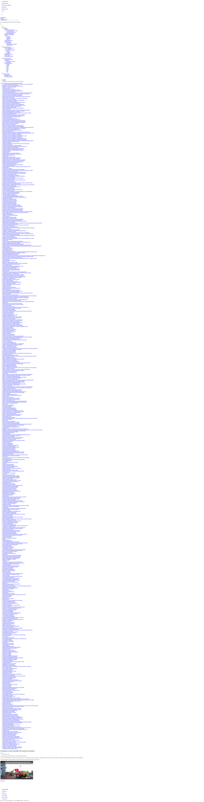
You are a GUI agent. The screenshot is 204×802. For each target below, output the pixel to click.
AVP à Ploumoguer (6, 471)
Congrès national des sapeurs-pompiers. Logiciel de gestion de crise (14, 179)
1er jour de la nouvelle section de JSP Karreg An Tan (11, 186)
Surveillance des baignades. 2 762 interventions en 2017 (12, 300)
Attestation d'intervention (11, 61)
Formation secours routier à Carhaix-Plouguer (10, 466)
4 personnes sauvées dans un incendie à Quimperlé (11, 476)
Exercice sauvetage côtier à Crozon (8, 306)
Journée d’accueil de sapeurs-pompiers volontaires (11, 475)
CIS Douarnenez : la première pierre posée (10, 744)
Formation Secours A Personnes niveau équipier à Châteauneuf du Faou (15, 638)
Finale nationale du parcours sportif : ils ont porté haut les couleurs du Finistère (16, 698)
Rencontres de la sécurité (7, 293)
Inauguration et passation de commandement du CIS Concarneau (13, 451)
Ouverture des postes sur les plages (8, 88)
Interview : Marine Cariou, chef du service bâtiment (11, 398)
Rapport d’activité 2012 (6, 702)
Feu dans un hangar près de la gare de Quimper (10, 431)
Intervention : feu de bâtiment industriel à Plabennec (11, 743)
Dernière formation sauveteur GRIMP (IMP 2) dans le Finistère (13, 617)
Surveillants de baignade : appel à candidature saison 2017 (12, 389)
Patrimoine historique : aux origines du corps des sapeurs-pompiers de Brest (15, 454)
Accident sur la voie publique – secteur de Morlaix (11, 384)
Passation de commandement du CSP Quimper (10, 462)
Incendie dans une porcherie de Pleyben (9, 439)
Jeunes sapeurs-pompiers (9, 56)
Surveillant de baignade (9, 54)
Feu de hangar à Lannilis (7, 572)
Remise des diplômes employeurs (8, 723)
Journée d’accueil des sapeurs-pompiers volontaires (11, 234)
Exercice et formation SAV (7, 685)
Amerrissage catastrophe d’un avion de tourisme (11, 193)
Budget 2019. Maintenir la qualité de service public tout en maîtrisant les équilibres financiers (18, 140)
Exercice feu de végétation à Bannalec (9, 446)
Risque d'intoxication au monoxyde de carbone (10, 731)
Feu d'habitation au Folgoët (7, 548)
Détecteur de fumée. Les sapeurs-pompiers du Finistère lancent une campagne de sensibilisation (18, 184)
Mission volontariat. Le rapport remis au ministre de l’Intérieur (13, 219)
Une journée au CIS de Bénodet (8, 611)
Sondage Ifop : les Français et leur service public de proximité (13, 363)
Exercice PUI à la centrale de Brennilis (9, 586)
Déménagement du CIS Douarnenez (9, 711)
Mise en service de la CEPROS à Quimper (10, 551)
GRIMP (8, 64)
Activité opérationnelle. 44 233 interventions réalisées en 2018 (13, 149)
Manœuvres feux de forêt (7, 228)
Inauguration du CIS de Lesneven (8, 584)
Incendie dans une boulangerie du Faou (9, 287)
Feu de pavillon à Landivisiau (7, 552)
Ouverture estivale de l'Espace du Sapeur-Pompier (11, 541)
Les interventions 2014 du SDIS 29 (8, 577)
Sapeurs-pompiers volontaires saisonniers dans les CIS (12, 491)
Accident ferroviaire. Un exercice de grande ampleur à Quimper (13, 370)
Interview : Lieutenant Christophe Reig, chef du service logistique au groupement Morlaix (18, 386)
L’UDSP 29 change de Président (8, 464)
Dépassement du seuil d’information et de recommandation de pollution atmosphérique (17, 721)
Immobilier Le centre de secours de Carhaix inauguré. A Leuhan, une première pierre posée (18, 233)
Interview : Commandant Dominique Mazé (10, 394)
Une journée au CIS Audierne (8, 494)
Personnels (8, 36)
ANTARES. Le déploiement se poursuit (9, 231)
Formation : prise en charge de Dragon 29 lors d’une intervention (13, 728)
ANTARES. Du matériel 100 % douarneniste (10, 223)
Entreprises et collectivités (7, 5)
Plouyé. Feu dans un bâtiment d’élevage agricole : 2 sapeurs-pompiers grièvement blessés (17, 211)
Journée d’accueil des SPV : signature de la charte (11, 690)
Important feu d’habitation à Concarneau (9, 671)
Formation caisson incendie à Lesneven (9, 331)
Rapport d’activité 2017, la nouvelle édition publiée (11, 204)
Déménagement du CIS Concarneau (9, 483)
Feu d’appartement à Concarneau (8, 250)
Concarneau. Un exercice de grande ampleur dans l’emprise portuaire (14, 230)
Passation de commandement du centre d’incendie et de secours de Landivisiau (16, 297)
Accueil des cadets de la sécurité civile (9, 388)
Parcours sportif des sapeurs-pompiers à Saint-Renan (11, 119)
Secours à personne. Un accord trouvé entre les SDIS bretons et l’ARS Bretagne (16, 232)
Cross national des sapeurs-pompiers (9, 474)
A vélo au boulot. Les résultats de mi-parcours (10, 226)
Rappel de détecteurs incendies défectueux (10, 688)
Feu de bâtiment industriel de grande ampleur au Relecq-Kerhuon (13, 381)
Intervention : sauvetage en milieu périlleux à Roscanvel (12, 746)
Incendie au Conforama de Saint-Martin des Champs (11, 116)
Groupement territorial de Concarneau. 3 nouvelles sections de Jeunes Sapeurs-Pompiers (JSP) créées (19, 356)
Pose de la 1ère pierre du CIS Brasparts (9, 499)
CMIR (8, 66)
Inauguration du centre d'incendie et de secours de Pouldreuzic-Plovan (14, 508)
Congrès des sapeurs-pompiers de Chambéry (10, 684)
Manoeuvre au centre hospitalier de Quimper (10, 262)
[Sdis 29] (0, 24)
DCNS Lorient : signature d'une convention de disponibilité (12, 738)
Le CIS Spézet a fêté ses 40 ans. (8, 341)
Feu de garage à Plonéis (7, 151)
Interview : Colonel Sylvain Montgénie (9, 310)
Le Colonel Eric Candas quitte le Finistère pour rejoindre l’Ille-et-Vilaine (15, 339)
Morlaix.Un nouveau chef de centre (8, 368)
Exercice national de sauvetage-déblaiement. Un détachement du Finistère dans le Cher (17, 353)
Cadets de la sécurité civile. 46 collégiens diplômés (11, 323)
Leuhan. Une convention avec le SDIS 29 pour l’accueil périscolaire (14, 159)
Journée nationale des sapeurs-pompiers (9, 449)
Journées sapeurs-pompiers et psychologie (10, 659)
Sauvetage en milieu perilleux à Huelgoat (9, 745)
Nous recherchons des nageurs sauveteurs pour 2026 (13, 83)
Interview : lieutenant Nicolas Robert (9, 165)
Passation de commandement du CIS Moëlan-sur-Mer (12, 511)
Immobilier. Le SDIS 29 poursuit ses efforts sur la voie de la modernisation (15, 263)
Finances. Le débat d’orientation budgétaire (10, 101)
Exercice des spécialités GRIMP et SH (9, 207)
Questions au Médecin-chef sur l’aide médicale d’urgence (12, 316)
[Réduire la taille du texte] (1, 84)
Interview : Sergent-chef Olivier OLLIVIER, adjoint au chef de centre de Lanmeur (16, 375)
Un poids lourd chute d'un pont (8, 701)
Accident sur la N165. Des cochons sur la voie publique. (12, 349)
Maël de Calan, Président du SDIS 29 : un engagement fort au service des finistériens (18, 84)
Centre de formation (8, 42)
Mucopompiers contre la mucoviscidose (9, 553)
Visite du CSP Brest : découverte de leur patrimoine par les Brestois (14, 514)
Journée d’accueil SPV (6, 286)
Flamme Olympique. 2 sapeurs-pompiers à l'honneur (11, 89)
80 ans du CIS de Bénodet (7, 545)
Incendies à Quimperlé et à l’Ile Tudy (9, 581)
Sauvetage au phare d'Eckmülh (8, 523)
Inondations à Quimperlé (7, 662)
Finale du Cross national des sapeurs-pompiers (10, 714)
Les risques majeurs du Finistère (12, 30)
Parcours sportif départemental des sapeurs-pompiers (11, 243)
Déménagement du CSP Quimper (8, 681)
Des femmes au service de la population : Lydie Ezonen (12, 133)
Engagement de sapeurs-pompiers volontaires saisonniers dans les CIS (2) (15, 146)
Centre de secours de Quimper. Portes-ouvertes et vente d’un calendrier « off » (16, 307)
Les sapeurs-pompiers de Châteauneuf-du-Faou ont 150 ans (12, 543)
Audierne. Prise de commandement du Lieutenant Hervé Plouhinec (14, 176)
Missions (6, 28)
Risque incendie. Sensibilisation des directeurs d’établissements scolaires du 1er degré (17, 112)
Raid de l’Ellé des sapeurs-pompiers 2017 (9, 413)
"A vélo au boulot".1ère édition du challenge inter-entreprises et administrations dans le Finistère (19, 235)
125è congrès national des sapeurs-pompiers (10, 195)
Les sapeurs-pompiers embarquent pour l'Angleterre (11, 229)
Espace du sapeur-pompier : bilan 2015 (9, 489)
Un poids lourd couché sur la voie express (10, 200)
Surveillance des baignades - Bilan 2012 (9, 742)
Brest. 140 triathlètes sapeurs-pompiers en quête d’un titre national (14, 110)
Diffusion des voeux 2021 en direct (8, 97)
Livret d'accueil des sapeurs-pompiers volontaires (11, 563)
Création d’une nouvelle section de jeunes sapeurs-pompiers (13, 241)
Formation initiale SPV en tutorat (8, 644)
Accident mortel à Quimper (7, 703)
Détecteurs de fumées (6, 571)
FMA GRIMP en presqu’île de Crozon (9, 632)
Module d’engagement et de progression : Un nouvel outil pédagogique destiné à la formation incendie (20, 251)
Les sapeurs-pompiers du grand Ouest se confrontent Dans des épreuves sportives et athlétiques (18, 227)
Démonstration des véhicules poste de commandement (12, 157)
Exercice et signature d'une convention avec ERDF (11, 574)
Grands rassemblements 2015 (7, 536)
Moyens (6, 35)
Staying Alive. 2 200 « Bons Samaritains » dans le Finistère (12, 94)
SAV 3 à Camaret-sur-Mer (7, 667)
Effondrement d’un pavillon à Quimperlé (9, 665)
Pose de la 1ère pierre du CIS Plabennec (9, 513)
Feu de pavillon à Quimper (7, 693)
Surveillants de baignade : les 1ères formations (10, 360)
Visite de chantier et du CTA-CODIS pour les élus (11, 740)
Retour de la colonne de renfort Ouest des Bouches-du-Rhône (13, 437)
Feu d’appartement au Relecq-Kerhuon (9, 677)
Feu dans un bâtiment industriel (8, 441)
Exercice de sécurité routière (7, 144)
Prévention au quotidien (9, 76)
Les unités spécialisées (8, 63)
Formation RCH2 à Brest (7, 713)
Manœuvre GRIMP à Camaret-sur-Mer (9, 519)
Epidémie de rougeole (6, 246)
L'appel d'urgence (8, 62)
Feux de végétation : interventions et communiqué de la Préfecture (14, 694)
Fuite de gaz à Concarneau (7, 654)
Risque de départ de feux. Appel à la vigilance (10, 631)
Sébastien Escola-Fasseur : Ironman (8, 689)
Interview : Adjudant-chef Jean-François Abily (10, 281)
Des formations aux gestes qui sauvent (9, 484)
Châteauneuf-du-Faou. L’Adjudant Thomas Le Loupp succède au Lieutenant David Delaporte (18, 301)
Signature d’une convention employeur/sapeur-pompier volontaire (14, 169)
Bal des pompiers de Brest (7, 305)
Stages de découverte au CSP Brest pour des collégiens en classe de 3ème (15, 139)
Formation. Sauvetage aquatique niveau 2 (9, 107)
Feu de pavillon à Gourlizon (7, 265)
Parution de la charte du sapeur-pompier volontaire (11, 737)
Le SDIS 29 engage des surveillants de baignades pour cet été (13, 266)
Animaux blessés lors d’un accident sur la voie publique (12, 282)
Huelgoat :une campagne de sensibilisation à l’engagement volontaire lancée (15, 428)
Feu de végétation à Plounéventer (8, 615)
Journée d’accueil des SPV (7, 624)
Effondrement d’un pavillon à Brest (8, 664)
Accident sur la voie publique (7, 678)
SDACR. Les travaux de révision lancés (9, 99)
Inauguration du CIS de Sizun (8, 707)
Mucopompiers (5, 554)
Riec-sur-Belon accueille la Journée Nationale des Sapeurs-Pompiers (14, 634)
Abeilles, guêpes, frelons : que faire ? (9, 225)
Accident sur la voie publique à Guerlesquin (10, 608)
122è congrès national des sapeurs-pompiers (10, 521)
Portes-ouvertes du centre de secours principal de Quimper (12, 303)
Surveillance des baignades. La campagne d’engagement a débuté (13, 100)
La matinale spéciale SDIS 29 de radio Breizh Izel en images (13, 164)
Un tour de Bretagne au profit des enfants (9, 329)
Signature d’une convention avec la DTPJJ (10, 648)
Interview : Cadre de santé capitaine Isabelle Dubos (11, 192)
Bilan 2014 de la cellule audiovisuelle (9, 569)
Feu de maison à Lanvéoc (7, 686)
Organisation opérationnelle (9, 34)
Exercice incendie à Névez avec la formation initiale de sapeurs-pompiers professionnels (17, 336)
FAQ (3, 10)
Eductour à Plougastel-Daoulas (8, 517)
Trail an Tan (5, 473)
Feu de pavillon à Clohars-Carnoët (8, 547)
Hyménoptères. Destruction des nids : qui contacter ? (11, 111)
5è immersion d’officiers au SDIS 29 (9, 178)
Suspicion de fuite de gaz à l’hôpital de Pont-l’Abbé (11, 382)
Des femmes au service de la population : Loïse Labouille (12, 134)
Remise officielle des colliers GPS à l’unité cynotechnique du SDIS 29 (14, 496)
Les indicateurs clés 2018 (7, 142)
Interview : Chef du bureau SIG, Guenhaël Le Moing (11, 412)
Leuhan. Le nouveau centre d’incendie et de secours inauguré (13, 125)
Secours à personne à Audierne (8, 478)
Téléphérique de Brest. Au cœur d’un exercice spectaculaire (13, 210)
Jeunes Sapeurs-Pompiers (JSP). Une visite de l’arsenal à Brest (13, 275)
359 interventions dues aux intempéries (9, 472)
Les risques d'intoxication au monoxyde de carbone (11, 580)
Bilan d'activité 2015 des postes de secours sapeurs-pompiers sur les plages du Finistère (17, 518)
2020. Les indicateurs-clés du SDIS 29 (9, 91)
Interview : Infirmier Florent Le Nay (9, 400)
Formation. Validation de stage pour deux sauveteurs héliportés (13, 108)
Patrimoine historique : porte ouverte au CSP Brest (11, 455)
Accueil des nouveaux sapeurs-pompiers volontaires (11, 426)
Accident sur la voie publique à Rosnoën (9, 203)
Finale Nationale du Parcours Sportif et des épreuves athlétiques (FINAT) (15, 534)
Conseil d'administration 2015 (8, 540)
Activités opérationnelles (7, 58)
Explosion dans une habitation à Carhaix (9, 163)
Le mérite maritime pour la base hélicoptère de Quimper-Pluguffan (14, 459)
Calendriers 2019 (5, 155)
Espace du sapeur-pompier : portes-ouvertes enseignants (12, 555)
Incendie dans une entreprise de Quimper (9, 734)
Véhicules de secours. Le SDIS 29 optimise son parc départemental (14, 120)
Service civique (7, 55)
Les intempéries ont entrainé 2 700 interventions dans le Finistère (13, 661)
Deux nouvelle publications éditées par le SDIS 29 (11, 253)
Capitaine (8, 52)
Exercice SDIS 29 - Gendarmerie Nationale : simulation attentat (13, 343)
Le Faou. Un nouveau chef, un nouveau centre (10, 294)
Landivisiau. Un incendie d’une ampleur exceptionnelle (12, 205)
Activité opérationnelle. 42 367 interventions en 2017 (11, 264)
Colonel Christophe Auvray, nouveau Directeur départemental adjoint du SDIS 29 (16, 434)
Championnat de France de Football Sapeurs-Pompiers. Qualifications (14, 173)
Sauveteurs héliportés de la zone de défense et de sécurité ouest (13, 115)
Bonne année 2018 (6, 270)
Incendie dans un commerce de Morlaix (9, 351)
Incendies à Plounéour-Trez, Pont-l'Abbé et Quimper (11, 497)
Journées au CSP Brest (6, 510)
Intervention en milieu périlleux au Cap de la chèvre (11, 724)
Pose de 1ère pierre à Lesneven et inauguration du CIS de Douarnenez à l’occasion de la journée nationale (20, 705)
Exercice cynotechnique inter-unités (9, 601)
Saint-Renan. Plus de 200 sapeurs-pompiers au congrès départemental (14, 276)
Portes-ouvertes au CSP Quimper (8, 598)
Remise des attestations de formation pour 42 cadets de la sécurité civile (14, 221)
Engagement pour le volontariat (8, 453)
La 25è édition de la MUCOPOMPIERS (9, 350)
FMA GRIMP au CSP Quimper (8, 546)
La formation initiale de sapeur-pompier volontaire (11, 716)
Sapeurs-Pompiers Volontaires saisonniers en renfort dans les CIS (13, 562)
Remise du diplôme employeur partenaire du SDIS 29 (12, 647)
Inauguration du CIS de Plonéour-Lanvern (10, 748)
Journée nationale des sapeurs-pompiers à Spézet (11, 450)
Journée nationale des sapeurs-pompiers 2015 (10, 544)
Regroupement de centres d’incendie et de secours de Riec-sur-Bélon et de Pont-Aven (17, 585)
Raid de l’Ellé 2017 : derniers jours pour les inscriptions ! (12, 395)
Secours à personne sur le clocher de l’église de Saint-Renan (13, 322)
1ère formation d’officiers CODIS (8, 641)
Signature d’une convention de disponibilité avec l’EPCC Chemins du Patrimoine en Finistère (18, 238)
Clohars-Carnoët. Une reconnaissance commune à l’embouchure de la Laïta (15, 326)
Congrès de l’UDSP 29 (6, 682)
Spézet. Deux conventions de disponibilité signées (11, 129)
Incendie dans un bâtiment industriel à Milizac (10, 566)
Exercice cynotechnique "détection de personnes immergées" (13, 550)
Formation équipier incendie (7, 168)
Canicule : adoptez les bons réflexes (9, 330)
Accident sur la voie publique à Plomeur (9, 609)
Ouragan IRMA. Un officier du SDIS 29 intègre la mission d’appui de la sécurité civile (17, 311)
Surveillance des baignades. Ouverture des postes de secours (13, 209)
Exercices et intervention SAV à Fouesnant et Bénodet (12, 308)
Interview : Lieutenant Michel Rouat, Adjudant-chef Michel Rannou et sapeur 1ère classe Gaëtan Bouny (20, 418)
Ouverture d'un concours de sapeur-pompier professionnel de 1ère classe (15, 729)
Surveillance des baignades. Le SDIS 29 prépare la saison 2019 (13, 148)
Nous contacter (7, 74)
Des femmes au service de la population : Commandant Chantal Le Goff (15, 135)
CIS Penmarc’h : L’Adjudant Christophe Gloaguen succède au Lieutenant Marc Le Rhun (17, 629)
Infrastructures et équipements (12, 44)
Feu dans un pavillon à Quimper (8, 397)
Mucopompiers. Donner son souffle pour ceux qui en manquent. (13, 126)
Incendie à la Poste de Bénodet (8, 327)
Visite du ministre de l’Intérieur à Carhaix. (10, 217)
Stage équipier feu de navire (7, 460)
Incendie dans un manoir (7, 504)
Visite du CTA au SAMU (7, 537)
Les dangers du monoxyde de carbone (9, 260)
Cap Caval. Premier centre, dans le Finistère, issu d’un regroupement (14, 128)
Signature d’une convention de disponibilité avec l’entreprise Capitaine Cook (15, 296)
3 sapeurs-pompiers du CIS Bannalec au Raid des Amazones (13, 573)
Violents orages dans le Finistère (8, 529)
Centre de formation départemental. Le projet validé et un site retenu (14, 105)
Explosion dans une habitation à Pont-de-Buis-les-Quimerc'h (13, 528)
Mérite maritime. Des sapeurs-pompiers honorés (11, 355)
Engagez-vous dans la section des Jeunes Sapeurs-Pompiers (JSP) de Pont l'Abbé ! (16, 242)
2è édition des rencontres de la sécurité (9, 602)
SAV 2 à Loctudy (5, 636)
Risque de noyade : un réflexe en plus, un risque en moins (12, 320)
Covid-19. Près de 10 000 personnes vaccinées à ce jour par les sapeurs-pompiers (16, 93)
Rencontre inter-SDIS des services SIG (9, 283)
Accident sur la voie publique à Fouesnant (10, 237)
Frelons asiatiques (5, 589)
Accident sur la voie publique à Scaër (9, 526)
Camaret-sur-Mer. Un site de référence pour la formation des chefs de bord (15, 98)
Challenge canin (5, 302)
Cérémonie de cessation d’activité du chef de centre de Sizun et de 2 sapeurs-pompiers (17, 387)
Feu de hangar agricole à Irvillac (8, 567)
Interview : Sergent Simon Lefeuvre (9, 467)
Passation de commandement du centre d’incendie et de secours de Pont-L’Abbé (16, 143)
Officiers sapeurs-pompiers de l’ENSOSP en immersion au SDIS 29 (14, 252)
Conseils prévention (6, 73)
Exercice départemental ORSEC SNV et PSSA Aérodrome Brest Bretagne (15, 542)
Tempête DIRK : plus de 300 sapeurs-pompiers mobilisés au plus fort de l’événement (17, 666)
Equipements (9, 38)
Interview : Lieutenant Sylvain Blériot (9, 421)
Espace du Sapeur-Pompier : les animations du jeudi (11, 530)
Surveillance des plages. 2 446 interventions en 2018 (11, 183)
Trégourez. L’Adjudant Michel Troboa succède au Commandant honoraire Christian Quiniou (18, 127)
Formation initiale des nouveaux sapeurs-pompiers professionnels (13, 358)
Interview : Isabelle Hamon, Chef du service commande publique (13, 392)
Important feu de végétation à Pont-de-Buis (10, 533)
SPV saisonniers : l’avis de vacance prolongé (10, 379)
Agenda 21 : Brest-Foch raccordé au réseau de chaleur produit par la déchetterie (16, 457)
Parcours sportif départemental (8, 131)
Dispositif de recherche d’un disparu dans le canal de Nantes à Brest (14, 675)
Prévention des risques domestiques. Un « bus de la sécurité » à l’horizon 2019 (16, 224)
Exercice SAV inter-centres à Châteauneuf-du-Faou (11, 376)
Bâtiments (8, 37)
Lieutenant (8, 51)
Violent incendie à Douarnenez (8, 280)
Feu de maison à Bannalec (7, 406)
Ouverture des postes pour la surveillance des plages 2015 (12, 535)
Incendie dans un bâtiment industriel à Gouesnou (11, 175)
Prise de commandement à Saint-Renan (9, 364)
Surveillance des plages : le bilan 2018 (9, 194)
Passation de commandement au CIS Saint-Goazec (11, 279)
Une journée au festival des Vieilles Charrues (10, 618)
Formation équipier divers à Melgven (9, 417)
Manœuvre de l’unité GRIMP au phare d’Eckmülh (11, 477)
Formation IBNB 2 (6, 167)
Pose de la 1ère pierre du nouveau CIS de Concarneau (12, 607)
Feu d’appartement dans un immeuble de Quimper (11, 338)
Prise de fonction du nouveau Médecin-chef (10, 710)
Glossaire (4, 793)
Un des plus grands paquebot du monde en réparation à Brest (13, 516)
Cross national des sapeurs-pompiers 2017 (10, 371)
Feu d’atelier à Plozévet (6, 433)
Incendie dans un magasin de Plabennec (9, 712)
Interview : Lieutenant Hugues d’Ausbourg (10, 345)
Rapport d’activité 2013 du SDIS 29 (9, 625)
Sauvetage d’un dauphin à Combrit (8, 190)
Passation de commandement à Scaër (9, 570)
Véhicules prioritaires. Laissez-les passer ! (10, 185)
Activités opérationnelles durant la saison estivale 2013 (12, 700)
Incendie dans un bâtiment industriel (9, 315)
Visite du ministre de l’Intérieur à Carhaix (9, 218)
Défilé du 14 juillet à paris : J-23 (8, 704)
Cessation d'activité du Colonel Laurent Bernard (11, 486)
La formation (9, 48)
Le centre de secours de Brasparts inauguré (10, 372)
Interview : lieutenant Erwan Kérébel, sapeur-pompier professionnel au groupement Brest (17, 374)
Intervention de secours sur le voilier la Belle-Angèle (11, 288)
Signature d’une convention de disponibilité (10, 347)
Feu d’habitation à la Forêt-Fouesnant (9, 278)
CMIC (8, 65)
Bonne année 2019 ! (6, 152)
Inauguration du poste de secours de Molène (10, 715)
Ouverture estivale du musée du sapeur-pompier (11, 445)
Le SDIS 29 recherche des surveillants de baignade (11, 578)
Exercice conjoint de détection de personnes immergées (12, 468)
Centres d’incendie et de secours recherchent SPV (11, 626)
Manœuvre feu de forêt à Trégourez (8, 465)
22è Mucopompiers (6, 645)
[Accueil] (3, 25)
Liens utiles (4, 7)
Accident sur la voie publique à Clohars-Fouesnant (11, 399)
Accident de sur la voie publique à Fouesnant (10, 613)
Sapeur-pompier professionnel (10, 49)
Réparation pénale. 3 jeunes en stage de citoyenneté (11, 158)
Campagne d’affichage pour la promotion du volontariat (12, 732)
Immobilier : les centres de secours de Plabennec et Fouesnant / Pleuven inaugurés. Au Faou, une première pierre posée (22, 429)
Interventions (7, 60)
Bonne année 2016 (6, 495)
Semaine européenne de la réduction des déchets (11, 162)
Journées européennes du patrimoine (9, 309)
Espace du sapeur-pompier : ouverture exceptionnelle (11, 557)
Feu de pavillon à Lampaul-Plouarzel (9, 674)
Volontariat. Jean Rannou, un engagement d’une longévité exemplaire (14, 383)
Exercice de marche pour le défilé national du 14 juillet (12, 708)
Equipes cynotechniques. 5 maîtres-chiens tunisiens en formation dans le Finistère (16, 369)
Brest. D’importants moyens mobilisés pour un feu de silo (12, 130)
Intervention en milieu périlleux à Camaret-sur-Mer (11, 736)
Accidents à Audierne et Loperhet (8, 180)
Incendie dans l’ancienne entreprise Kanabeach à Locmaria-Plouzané (14, 430)
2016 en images (5, 373)
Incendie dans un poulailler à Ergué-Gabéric (10, 314)
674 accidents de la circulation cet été (9, 187)
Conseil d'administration (9, 40)
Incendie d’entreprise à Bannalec (8, 692)
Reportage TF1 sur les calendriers (8, 591)
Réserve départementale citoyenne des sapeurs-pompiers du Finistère (14, 121)
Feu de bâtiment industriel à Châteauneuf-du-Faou (11, 558)
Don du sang (5, 463)
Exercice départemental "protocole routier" (10, 512)
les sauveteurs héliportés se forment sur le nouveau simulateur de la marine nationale (17, 727)
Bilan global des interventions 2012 (8, 725)
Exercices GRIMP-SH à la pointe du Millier (10, 366)
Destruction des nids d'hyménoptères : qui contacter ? (11, 435)
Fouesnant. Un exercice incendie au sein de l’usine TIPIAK (13, 206)
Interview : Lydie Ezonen (7, 340)
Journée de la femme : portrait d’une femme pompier (11, 720)
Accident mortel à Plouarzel (7, 285)
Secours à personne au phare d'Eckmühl (9, 532)
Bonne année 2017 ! (6, 396)
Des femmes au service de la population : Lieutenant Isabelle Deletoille (14, 138)
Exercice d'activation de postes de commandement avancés (12, 576)
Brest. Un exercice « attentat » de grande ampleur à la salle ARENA (14, 122)
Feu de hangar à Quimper (7, 652)
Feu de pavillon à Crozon (7, 416)
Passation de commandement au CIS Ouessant (10, 522)
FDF (7, 71)
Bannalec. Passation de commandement (9, 124)
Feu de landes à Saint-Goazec (7, 354)
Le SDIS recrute (5, 1)
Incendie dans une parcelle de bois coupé (9, 201)
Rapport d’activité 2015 (6, 442)
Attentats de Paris (5, 507)
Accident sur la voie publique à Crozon (9, 676)
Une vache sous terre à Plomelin (8, 669)
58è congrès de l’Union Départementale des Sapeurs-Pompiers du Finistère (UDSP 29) (17, 424)
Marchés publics (5, 3)
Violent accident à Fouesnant (7, 198)
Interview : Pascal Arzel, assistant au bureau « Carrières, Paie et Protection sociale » (16, 362)
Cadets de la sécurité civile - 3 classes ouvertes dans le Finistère (13, 411)
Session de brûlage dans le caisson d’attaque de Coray (12, 726)
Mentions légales (5, 789)
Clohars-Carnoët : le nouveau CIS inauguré (10, 668)
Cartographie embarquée (7, 564)
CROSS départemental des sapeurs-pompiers (10, 487)
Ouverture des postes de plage (8, 443)
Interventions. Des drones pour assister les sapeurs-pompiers (13, 161)
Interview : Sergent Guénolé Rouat (8, 404)
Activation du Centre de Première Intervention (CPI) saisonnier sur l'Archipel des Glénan (17, 92)
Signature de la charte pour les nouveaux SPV (10, 679)
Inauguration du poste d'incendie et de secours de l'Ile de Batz (13, 657)
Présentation (5, 27)
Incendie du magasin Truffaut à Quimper (9, 365)
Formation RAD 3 (6, 427)
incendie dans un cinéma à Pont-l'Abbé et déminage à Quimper (13, 706)
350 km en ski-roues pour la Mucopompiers (10, 118)
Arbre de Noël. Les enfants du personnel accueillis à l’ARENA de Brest (15, 271)
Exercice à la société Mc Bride (8, 444)
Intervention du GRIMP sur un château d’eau (10, 655)
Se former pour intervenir (7, 590)
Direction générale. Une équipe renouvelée (10, 298)
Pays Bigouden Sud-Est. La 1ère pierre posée (10, 171)
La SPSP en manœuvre (6, 393)
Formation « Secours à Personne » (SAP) (9, 174)
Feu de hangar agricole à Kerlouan (8, 614)
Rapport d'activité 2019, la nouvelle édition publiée (11, 103)
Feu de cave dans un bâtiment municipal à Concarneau (12, 480)
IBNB (8, 68)
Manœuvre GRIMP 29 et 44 (7, 213)
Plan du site (4, 791)
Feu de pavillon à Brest (6, 649)
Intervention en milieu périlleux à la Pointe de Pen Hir (12, 612)
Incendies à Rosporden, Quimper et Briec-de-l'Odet (11, 269)
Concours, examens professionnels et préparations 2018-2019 (13, 196)
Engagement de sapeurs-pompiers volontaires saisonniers (12, 145)
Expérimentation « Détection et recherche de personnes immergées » (14, 527)
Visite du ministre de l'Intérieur (8, 660)
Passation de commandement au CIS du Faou (10, 733)
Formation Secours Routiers (7, 633)
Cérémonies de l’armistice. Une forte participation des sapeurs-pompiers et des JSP (16, 166)
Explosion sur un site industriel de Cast (9, 352)
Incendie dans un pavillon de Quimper (9, 318)
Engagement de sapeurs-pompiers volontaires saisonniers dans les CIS (14, 391)
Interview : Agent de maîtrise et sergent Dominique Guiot (12, 414)
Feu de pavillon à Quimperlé (7, 670)
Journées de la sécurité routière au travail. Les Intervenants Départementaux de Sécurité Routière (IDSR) (20, 348)
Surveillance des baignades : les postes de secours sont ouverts (13, 619)
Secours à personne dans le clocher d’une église (10, 582)
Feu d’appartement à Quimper (8, 405)
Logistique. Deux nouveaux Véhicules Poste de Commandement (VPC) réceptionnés (17, 272)
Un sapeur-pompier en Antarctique (8, 637)
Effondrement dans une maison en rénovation (10, 481)
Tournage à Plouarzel (6, 216)
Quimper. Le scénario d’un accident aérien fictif (10, 147)
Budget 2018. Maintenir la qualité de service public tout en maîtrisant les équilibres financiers (18, 256)
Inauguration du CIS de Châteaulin (8, 623)
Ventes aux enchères (6, 575)
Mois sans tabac (5, 420)
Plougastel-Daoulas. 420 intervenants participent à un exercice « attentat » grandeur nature (18, 292)
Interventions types (6, 599)
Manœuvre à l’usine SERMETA (8, 620)
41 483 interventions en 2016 (7, 385)
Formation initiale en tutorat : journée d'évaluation (11, 719)
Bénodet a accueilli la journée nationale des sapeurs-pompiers (13, 325)
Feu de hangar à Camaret (7, 621)
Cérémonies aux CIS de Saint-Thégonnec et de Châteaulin (12, 600)
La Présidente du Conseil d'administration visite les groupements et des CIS (15, 525)
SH (7, 70)
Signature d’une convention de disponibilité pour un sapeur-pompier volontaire (16, 505)
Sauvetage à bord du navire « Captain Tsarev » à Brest (12, 438)
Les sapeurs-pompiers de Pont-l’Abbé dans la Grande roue (12, 189)
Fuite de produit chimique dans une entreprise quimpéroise (12, 344)
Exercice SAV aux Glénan (7, 604)
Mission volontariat (6, 261)
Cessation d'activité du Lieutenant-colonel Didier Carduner (12, 500)
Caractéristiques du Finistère (9, 29)
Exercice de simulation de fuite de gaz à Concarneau (11, 415)
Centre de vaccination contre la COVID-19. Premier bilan (12, 95)
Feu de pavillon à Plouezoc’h (7, 419)
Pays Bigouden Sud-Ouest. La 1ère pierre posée (11, 273)
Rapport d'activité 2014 (6, 539)
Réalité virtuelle (9, 45)
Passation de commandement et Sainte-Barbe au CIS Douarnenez (13, 501)
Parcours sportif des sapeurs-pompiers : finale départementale (13, 717)
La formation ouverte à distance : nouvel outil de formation (12, 561)
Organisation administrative (9, 33)
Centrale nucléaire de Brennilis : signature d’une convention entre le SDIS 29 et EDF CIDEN (18, 699)
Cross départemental (6, 259)
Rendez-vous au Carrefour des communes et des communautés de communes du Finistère (18, 182)
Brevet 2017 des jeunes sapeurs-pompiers (9, 359)
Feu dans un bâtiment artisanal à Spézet (9, 113)
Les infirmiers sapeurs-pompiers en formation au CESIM (12, 722)
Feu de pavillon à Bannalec (7, 639)
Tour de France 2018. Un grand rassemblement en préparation (13, 208)
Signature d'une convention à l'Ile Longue (10, 488)
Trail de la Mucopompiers (7, 249)
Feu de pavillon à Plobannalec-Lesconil (9, 524)
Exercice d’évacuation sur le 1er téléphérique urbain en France (13, 410)
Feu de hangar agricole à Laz (7, 691)
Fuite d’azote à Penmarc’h (7, 653)
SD (7, 67)
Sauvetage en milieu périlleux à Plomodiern (10, 656)
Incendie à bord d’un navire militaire (9, 436)
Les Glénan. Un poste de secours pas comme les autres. (12, 317)
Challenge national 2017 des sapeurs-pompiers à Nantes (12, 390)
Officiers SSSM (7, 53)
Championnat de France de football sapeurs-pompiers (11, 556)
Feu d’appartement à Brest (7, 458)
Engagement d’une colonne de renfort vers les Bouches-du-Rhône (14, 440)
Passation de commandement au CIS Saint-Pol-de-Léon (12, 520)
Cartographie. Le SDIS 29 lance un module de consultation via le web (14, 172)
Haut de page (5, 798)
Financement (9, 43)
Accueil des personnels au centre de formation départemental (13, 90)
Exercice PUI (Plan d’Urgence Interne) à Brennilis (11, 423)
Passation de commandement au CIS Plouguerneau (11, 498)
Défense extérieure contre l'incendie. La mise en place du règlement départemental (16, 96)
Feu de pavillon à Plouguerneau (8, 610)
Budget (8, 39)
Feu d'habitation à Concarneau (8, 568)
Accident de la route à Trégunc (8, 313)
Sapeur (8, 50)
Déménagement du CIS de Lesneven (9, 593)
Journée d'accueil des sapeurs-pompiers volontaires (11, 565)
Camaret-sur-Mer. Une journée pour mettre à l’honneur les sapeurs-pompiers (15, 212)
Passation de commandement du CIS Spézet (10, 658)
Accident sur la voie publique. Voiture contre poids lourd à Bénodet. (14, 114)
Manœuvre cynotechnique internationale (9, 559)
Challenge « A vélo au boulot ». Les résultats (10, 215)
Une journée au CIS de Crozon (8, 630)
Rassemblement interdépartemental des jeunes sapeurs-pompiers (13, 452)
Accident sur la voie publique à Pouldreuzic (10, 502)
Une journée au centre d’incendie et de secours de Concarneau (13, 304)
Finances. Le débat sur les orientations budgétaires (11, 153)
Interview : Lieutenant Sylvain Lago (9, 236)
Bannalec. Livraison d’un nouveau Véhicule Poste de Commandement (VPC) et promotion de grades (19, 258)
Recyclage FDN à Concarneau (8, 640)
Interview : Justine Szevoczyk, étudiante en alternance (12, 284)
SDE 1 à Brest (5, 456)
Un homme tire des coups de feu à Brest (9, 663)
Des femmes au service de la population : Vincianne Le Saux (13, 137)
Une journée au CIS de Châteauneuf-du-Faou (10, 603)
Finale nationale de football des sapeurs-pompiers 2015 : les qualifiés (14, 549)
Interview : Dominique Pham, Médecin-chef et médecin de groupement (14, 377)
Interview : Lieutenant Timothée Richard (9, 408)
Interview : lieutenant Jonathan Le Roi (9, 156)
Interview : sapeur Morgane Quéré (8, 334)
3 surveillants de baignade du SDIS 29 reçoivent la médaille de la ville (14, 197)
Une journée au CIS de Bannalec (8, 627)
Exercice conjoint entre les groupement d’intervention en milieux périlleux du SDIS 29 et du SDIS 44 (19, 295)
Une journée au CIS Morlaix (7, 595)
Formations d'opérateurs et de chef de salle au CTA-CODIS (13, 485)
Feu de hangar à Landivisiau (7, 117)
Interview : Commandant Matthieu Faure (9, 342)
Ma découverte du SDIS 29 (7, 247)
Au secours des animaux (7, 333)
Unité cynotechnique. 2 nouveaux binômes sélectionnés (12, 106)
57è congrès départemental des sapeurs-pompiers (11, 509)
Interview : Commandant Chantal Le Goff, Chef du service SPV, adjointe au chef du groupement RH (19, 367)
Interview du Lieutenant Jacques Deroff (9, 181)
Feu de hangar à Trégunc (7, 635)
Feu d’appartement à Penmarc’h (8, 248)
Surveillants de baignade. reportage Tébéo (10, 202)
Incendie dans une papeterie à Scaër (9, 739)
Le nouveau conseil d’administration (9, 616)
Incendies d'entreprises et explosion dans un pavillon (11, 697)
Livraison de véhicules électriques (8, 646)
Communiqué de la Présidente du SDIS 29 (10, 409)
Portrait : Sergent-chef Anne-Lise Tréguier (10, 479)
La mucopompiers (6, 461)
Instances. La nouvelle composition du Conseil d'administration (13, 104)
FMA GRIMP (5, 642)
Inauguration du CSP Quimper (8, 672)
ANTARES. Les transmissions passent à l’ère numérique (12, 277)
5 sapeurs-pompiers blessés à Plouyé (9, 214)
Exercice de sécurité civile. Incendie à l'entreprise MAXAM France (14, 102)
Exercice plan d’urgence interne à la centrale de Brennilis (12, 680)
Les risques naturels (10, 31)
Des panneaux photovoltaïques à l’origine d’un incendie (12, 709)
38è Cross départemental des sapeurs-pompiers (10, 579)
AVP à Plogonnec (5, 592)
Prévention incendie (8, 75)
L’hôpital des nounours (6, 469)
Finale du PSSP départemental (8, 239)
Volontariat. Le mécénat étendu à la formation (10, 254)
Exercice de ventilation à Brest (8, 332)
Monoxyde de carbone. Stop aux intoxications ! (10, 85)
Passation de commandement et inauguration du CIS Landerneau (13, 687)
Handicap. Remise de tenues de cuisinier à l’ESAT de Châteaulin (13, 274)
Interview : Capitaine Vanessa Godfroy (9, 346)
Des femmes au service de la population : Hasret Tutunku (12, 136)
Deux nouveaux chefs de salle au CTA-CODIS (10, 123)
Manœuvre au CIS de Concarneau (8, 588)
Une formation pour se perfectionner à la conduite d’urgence (13, 319)
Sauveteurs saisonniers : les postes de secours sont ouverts (12, 747)
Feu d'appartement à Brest (7, 482)
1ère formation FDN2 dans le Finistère (9, 735)
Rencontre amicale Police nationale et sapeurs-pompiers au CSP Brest (14, 594)
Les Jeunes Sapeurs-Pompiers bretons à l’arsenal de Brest (12, 337)
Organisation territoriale (9, 59)
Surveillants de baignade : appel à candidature (10, 490)
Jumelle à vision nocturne (7, 596)
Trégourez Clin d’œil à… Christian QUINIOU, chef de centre (13, 150)
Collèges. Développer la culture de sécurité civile (11, 141)
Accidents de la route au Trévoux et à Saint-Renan (11, 268)
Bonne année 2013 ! (6, 730)
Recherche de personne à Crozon (8, 328)
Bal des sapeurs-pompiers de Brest (8, 188)
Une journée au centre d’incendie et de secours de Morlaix (12, 257)
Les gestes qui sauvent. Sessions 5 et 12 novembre (11, 422)
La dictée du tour (5, 240)
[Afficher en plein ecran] (2, 780)
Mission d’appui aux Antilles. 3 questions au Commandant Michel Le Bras (15, 299)
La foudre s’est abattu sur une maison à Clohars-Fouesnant (12, 220)
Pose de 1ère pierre (6, 597)
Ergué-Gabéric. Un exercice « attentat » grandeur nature (12, 324)
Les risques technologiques (11, 32)
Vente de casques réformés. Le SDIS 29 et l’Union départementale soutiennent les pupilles (18, 170)
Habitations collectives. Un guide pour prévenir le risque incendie (13, 160)
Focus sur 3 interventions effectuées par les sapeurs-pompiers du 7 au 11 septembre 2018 (17, 191)
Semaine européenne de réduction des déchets (10, 587)
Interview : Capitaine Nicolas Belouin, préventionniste (12, 378)
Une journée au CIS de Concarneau (9, 622)
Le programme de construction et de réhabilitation (11, 506)
